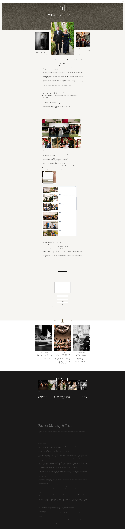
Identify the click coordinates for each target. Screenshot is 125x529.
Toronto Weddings (44, 352)
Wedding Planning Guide (42, 52)
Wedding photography (69, 59)
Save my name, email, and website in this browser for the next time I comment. (62, 306)
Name (62, 294)
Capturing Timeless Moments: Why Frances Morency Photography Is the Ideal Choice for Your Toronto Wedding (43, 357)
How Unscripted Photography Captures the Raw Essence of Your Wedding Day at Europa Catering (81, 357)
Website (62, 301)
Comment (62, 281)
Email (62, 298)
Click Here (43, 87)
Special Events (62, 352)
